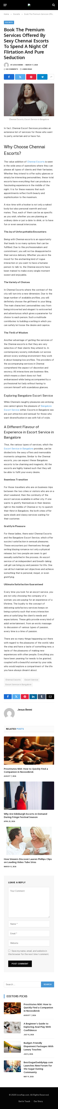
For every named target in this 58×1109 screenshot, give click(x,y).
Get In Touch (24, 1101)
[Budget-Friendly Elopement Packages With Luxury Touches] (12, 1047)
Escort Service (31, 680)
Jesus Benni (18, 65)
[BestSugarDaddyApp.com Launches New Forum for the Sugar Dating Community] (12, 1066)
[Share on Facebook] (9, 77)
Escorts (9, 22)
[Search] (53, 5)
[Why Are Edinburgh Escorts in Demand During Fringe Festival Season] (29, 796)
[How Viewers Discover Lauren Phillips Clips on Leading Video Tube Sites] (29, 841)
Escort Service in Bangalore (18, 684)
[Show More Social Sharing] (51, 77)
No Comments (12, 69)
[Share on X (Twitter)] (20, 77)
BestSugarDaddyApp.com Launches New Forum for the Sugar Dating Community (38, 1067)
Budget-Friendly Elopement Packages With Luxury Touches (38, 1046)
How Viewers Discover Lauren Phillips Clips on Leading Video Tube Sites (28, 860)
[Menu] (5, 5)
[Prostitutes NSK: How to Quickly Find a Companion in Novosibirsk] (29, 750)
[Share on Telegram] (42, 77)
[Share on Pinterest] (31, 77)
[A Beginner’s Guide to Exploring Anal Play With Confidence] (12, 1027)
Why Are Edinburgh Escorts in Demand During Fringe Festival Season (25, 815)
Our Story (38, 1101)
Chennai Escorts (13, 680)
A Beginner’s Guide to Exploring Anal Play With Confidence (37, 1027)
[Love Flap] (29, 5)
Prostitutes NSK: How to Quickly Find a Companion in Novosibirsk (26, 770)
